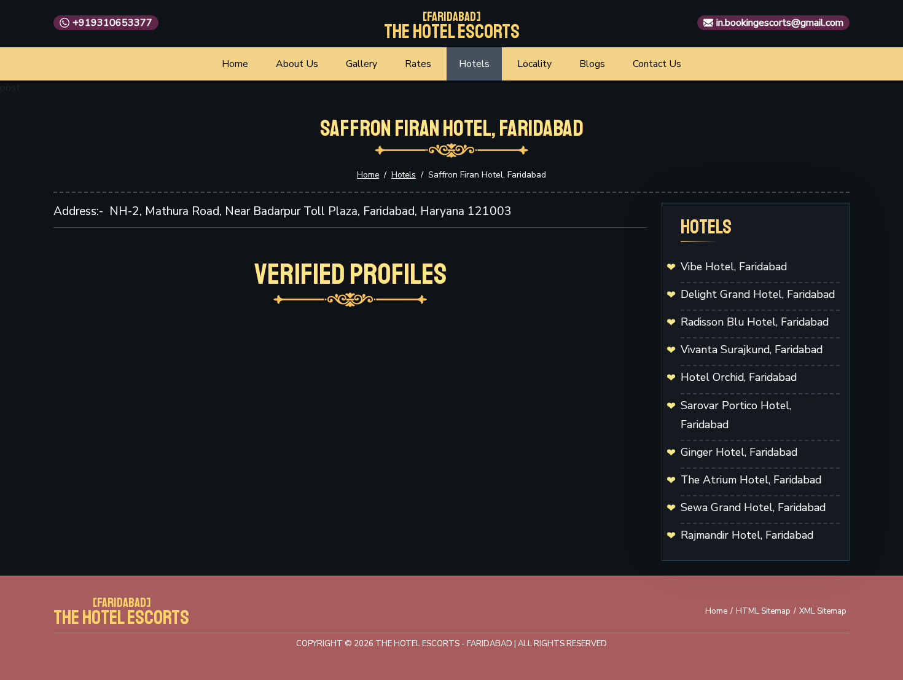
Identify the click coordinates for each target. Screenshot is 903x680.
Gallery (361, 64)
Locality (534, 64)
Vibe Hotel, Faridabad (734, 266)
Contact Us (657, 64)
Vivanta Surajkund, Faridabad (752, 349)
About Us (297, 64)
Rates (418, 64)
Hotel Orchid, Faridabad (739, 377)
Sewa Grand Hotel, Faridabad (753, 507)
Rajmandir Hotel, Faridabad (747, 535)
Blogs (592, 64)
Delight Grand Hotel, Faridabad (758, 294)
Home (235, 64)
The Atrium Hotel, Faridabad (751, 479)
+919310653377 (112, 22)
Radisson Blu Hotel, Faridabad (755, 322)
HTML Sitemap (763, 611)
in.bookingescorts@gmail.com (779, 22)
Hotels (474, 64)
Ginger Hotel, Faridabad (739, 452)
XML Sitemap (822, 611)
